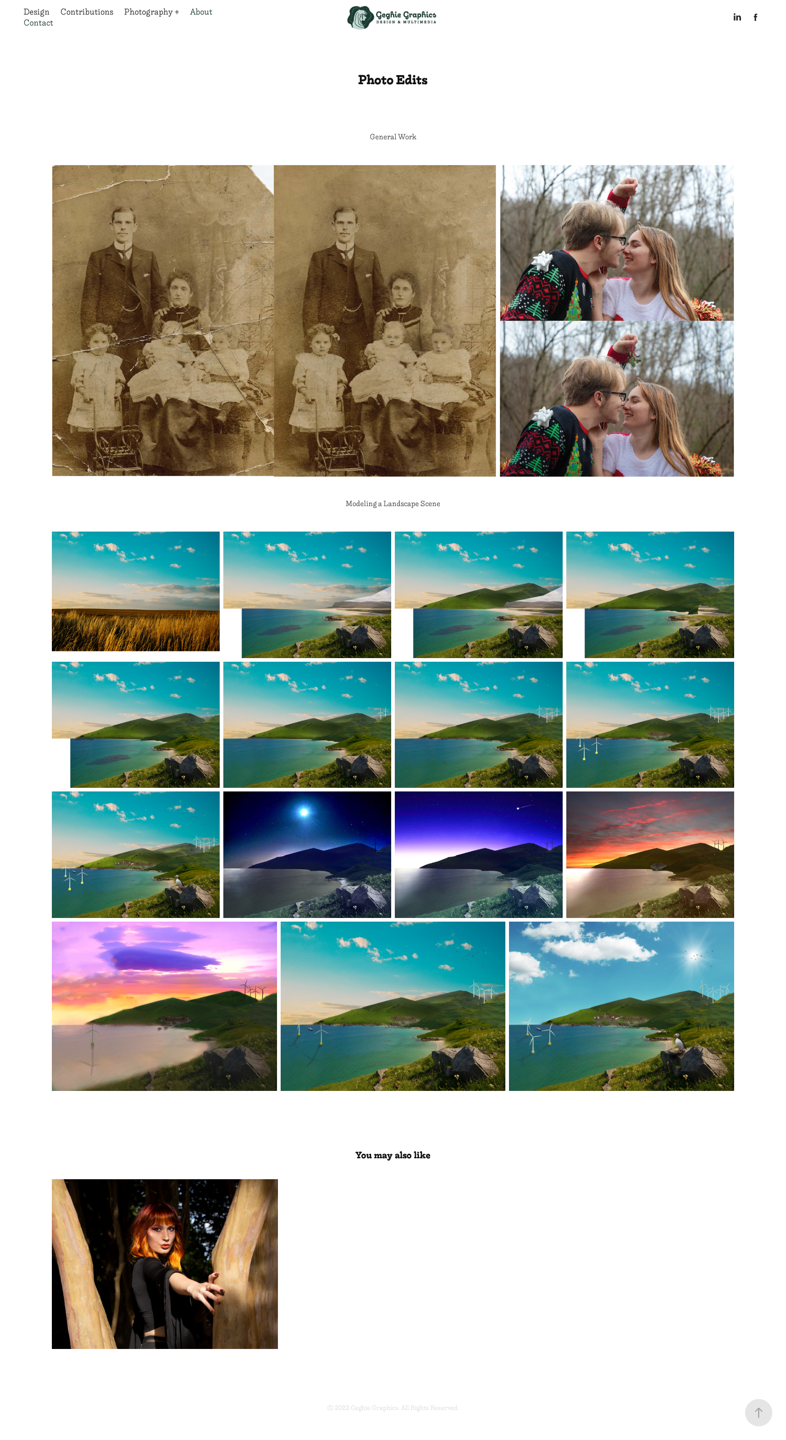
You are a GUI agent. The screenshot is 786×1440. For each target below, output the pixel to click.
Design (37, 12)
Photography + (151, 12)
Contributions (86, 12)
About (201, 12)
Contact (38, 22)
